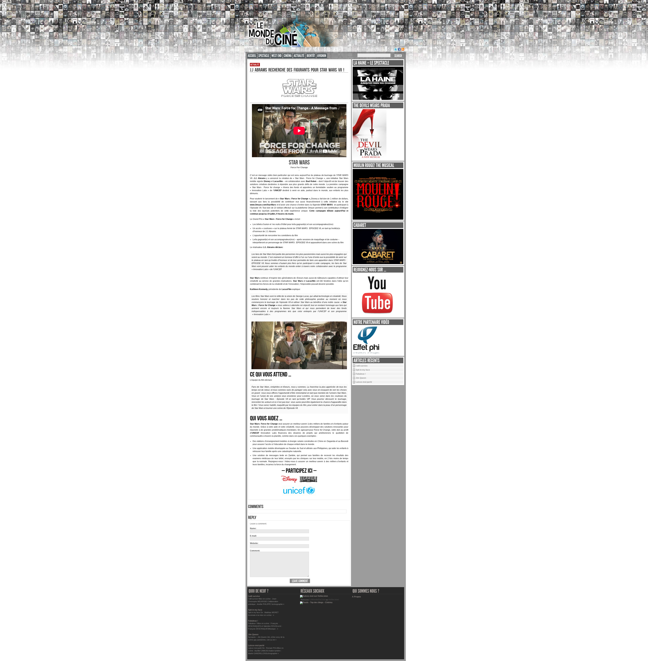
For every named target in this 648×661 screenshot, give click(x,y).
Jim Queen (361, 378)
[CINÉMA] (288, 56)
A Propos (356, 597)
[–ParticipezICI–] (299, 470)
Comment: (255, 551)
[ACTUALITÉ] (299, 56)
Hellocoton (334, 599)
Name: (253, 528)
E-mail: (253, 536)
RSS (402, 49)
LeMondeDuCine (317, 599)
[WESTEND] (277, 56)
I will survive (362, 366)
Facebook (399, 49)
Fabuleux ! (361, 374)
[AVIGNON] (321, 56)
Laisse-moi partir (364, 382)
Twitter (395, 49)
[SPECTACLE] (263, 56)
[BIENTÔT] (311, 56)
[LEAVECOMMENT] (300, 581)
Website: (254, 543)
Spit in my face (363, 370)
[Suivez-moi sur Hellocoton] (314, 596)
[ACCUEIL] (252, 56)
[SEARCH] (398, 55)
